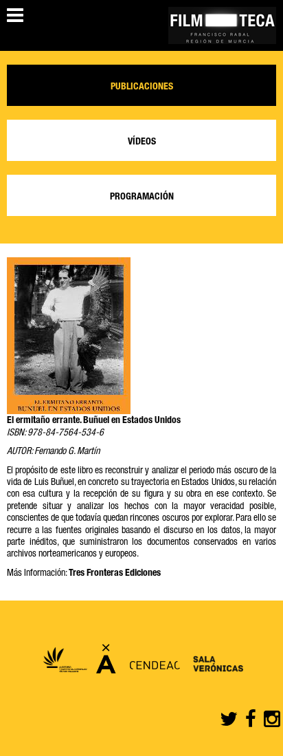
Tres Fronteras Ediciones (115, 574)
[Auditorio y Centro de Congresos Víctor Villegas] (64, 663)
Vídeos (142, 142)
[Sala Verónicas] (215, 663)
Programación (142, 197)
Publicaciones (142, 87)
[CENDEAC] (151, 663)
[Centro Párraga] (106, 663)
